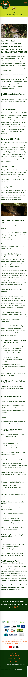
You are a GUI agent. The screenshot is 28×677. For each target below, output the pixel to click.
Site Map (14, 664)
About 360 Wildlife (14, 656)
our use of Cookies (19, 669)
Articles (14, 653)
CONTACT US (16, 607)
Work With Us (14, 661)
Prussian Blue (21, 664)
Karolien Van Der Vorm (14, 658)
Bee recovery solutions (14, 14)
